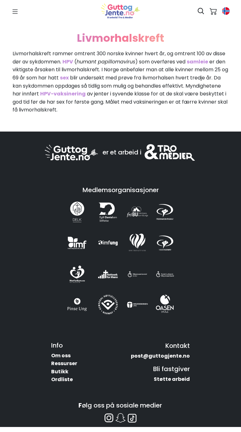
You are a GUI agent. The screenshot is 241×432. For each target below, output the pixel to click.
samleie (197, 61)
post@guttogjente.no (160, 355)
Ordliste (62, 379)
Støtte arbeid (172, 379)
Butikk (59, 371)
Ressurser (64, 363)
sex (64, 77)
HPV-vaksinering (63, 93)
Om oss (61, 355)
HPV (67, 61)
